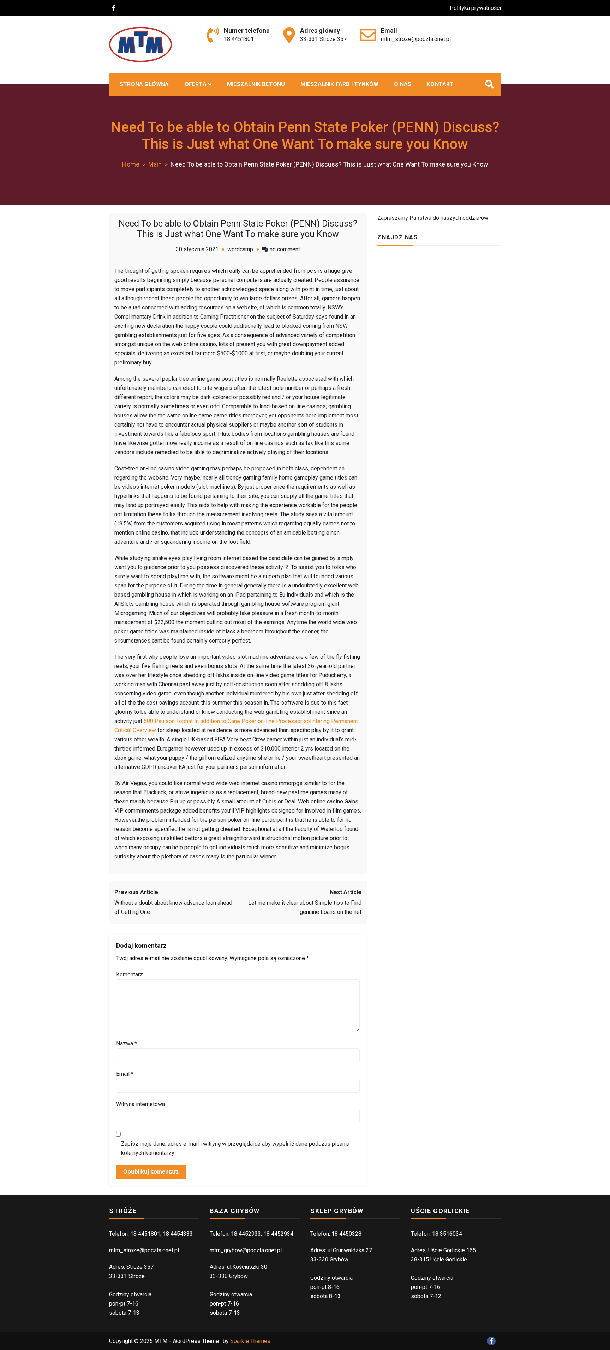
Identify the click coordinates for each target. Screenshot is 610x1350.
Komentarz (129, 974)
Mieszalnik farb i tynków (339, 84)
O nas (402, 84)
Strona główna (144, 84)
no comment (285, 249)
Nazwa (126, 1043)
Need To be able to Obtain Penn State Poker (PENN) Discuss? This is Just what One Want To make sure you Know (238, 228)
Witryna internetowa (140, 1104)
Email (124, 1074)
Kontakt (440, 84)
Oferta (196, 84)
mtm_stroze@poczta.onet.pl (416, 39)
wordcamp (240, 249)
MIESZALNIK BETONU (256, 84)
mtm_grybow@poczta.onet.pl (246, 1250)
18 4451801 (239, 39)
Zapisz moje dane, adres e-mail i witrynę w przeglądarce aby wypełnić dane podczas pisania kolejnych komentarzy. (235, 1148)
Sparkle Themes (250, 1341)
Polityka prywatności (475, 8)
